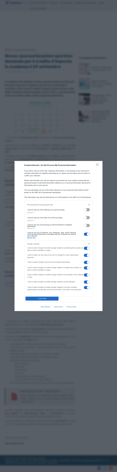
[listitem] (58, 204)
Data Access (58, 307)
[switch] (87, 209)
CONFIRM (42, 299)
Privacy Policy (71, 307)
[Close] (98, 165)
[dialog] (58, 236)
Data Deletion (46, 307)
